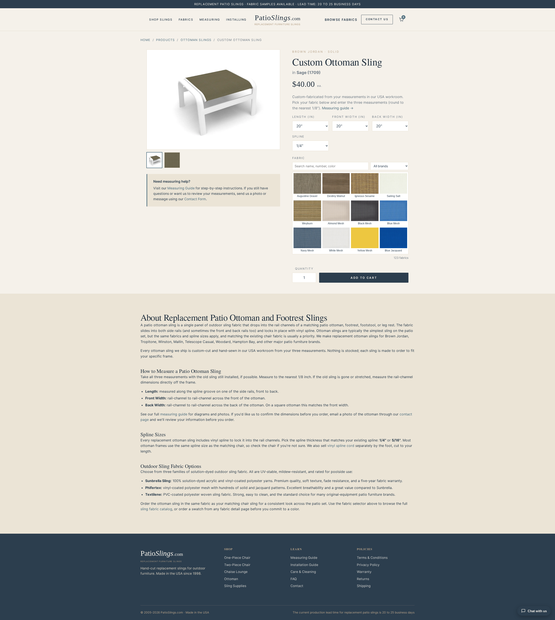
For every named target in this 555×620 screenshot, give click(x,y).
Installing (236, 19)
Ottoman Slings (196, 40)
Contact (297, 586)
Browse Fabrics (341, 19)
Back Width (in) (387, 116)
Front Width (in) (348, 116)
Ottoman (231, 579)
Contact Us (377, 19)
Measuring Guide (181, 188)
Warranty (364, 572)
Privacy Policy (368, 565)
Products (165, 40)
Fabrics (186, 19)
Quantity (304, 268)
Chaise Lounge (236, 572)
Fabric (298, 158)
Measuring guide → (337, 108)
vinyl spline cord (340, 445)
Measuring (209, 19)
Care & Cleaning (303, 572)
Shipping (364, 586)
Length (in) (303, 116)
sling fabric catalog (156, 509)
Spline (298, 136)
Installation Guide (304, 565)
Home (145, 40)
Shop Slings (161, 19)
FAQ (294, 579)
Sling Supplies (235, 586)
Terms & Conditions (372, 558)
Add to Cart (364, 277)
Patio (278, 20)
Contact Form (195, 199)
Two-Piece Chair (237, 565)
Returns (363, 579)
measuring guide (173, 414)
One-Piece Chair (237, 558)
